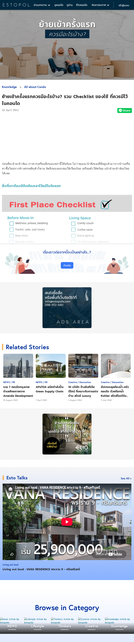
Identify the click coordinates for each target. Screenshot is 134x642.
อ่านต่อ (67, 265)
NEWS (12, 626)
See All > (126, 478)
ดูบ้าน (70, 5)
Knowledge (9, 87)
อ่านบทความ (41, 5)
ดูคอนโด (58, 5)
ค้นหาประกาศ (99, 5)
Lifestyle (37, 626)
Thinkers (64, 626)
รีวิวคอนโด (81, 5)
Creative (91, 626)
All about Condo (35, 87)
